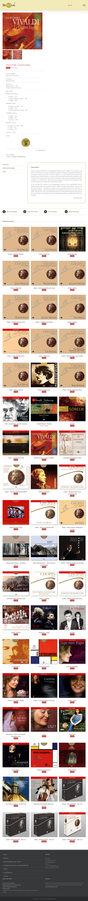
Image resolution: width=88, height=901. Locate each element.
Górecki (72, 424)
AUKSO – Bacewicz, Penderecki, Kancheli (72, 563)
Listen (4, 171)
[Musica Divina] (72, 743)
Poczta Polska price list (51, 886)
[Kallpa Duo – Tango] (44, 606)
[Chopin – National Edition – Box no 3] (44, 813)
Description (6, 164)
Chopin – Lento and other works (15, 356)
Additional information (9, 168)
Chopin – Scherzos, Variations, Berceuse (44, 288)
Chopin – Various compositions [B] (44, 527)
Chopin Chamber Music (15, 527)
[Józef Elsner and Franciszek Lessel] (16, 572)
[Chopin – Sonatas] (72, 295)
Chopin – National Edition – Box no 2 (16, 839)
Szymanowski (16, 666)
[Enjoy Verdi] (72, 708)
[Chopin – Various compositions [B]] (44, 501)
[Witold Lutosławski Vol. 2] (44, 743)
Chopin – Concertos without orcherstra (44, 700)
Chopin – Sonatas (72, 322)
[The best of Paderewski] (44, 363)
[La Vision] (72, 606)
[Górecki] (72, 397)
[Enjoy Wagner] (16, 743)
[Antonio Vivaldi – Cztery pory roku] (22, 31)
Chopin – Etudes (72, 288)
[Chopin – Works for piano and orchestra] (72, 329)
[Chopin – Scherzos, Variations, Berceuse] (44, 261)
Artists (5, 869)
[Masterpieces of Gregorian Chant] (72, 431)
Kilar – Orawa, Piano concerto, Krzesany (16, 424)
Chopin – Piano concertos (16, 390)
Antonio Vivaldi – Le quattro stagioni (44, 458)
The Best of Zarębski (44, 492)
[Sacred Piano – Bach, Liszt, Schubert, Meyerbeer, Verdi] (16, 708)
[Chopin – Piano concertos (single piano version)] (72, 501)
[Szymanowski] (16, 640)
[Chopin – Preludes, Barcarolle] (16, 431)
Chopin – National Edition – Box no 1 (72, 804)
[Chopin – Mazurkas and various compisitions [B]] (72, 465)
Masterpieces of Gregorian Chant (72, 458)
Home (5, 854)
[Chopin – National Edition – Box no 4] (72, 813)
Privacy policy (6, 888)
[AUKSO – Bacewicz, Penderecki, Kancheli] (72, 536)
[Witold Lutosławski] (44, 640)
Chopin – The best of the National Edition (16, 492)
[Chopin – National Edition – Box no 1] (72, 777)
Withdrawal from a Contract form (12, 885)
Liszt (44, 734)
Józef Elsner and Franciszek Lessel (16, 598)
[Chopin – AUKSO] (16, 606)
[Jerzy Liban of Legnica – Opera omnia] (16, 777)
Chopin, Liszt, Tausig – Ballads (16, 700)
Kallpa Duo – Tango (44, 632)
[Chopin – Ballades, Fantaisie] (16, 227)
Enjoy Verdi (72, 734)
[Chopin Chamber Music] (16, 501)
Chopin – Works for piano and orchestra (72, 356)
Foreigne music (21, 156)
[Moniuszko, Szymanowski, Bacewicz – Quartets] (44, 777)
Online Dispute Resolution (10, 886)
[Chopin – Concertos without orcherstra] (44, 674)
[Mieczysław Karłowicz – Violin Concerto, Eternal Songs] (44, 536)
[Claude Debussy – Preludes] (44, 397)
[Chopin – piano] (72, 674)
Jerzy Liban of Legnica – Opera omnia (16, 804)
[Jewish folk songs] (72, 227)
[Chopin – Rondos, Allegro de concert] (72, 363)
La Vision (72, 632)
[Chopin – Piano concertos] (16, 363)
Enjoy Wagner (16, 770)
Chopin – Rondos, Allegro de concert (72, 390)
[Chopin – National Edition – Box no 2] (16, 813)
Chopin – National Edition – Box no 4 (72, 839)
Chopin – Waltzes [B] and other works (72, 598)
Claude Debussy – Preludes (44, 424)
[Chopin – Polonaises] (16, 261)
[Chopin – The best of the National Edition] (16, 465)
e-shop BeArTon (8, 872)
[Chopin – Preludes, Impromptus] (44, 295)
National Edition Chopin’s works (12, 861)
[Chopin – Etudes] (72, 261)
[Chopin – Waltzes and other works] (16, 295)
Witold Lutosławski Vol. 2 (44, 770)
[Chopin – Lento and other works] (16, 329)
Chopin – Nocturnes (44, 254)
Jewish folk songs (72, 254)
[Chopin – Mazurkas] (44, 329)
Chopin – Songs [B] (44, 598)
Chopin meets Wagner (72, 666)
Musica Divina (72, 770)
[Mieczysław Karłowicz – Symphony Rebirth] (16, 536)
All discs (14, 156)
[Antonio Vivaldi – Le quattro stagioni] (44, 431)
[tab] (13, 164)
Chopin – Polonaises (15, 288)
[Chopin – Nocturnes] (44, 227)
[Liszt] (44, 708)
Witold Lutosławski (44, 666)
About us (6, 858)
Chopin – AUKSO (16, 632)
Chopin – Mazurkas (44, 356)
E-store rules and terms (9, 883)
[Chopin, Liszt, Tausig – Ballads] (16, 674)
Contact (6, 876)
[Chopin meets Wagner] (72, 640)
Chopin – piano (72, 700)
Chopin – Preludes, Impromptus (44, 322)
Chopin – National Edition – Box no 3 (44, 839)
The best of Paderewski (44, 390)
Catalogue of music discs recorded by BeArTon (16, 865)
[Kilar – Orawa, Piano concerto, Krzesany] (16, 397)
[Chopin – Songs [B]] (44, 572)
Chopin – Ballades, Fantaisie (15, 254)
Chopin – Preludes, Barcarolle (16, 458)
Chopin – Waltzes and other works (16, 322)
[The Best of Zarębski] (44, 465)
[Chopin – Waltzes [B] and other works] (72, 572)
